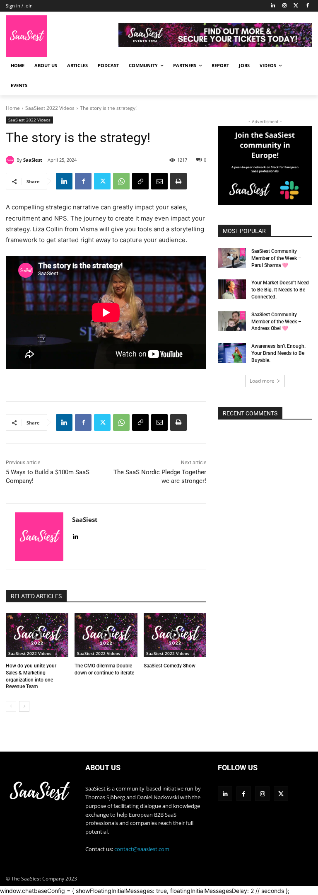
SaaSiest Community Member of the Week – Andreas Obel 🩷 (276, 322)
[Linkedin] (64, 181)
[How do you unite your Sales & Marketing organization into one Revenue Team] (37, 635)
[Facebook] (307, 6)
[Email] (159, 181)
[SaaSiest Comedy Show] (175, 635)
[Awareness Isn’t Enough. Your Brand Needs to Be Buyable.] (232, 353)
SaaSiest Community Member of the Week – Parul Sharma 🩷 (276, 258)
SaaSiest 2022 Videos (50, 108)
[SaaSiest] (11, 160)
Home (13, 108)
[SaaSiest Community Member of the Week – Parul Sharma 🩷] (232, 258)
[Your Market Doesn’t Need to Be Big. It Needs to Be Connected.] (232, 289)
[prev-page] (11, 706)
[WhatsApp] (121, 181)
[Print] (178, 181)
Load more (262, 380)
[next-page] (24, 706)
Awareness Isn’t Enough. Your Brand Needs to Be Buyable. (278, 353)
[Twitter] (296, 6)
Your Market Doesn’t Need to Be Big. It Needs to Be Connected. (280, 290)
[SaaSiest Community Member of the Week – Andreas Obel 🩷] (232, 321)
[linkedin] (75, 534)
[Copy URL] (140, 181)
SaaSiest (32, 160)
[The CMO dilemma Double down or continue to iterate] (106, 635)
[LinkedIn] (273, 6)
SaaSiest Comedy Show (169, 666)
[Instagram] (284, 6)
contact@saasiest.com (141, 849)
